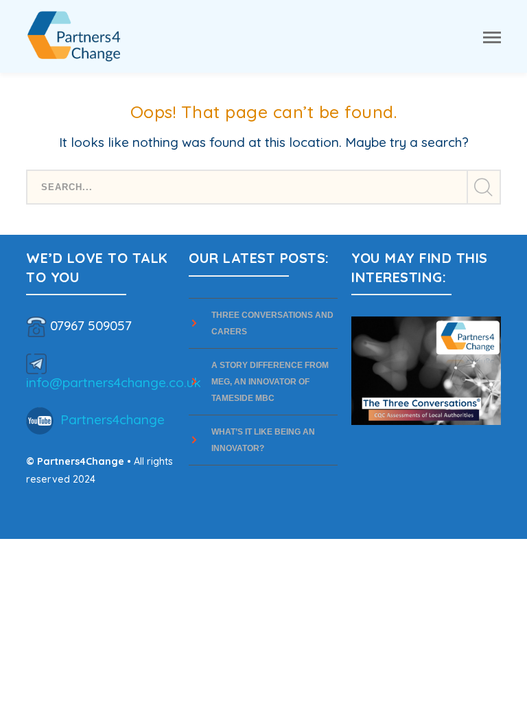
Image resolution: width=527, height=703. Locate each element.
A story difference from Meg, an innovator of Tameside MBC (270, 381)
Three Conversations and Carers (272, 323)
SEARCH (483, 187)
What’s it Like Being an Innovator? (263, 440)
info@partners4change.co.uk (113, 382)
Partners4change (112, 419)
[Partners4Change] (74, 35)
